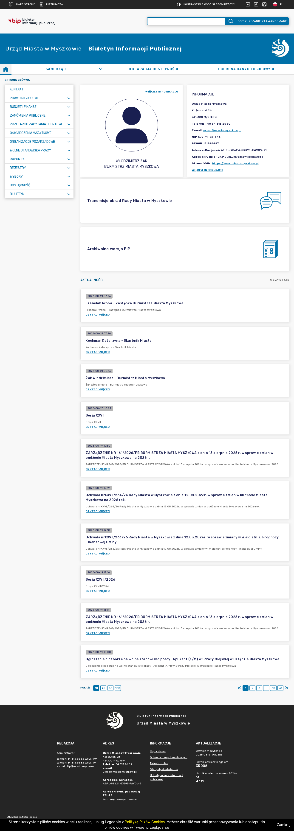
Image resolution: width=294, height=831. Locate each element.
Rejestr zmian (159, 763)
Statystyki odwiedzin (164, 769)
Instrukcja (54, 4)
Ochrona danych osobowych (168, 757)
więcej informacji (161, 91)
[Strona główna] (5, 69)
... (266, 688)
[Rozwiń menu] (68, 98)
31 (280, 688)
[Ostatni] (286, 688)
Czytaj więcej (98, 314)
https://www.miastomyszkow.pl (235, 163)
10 (96, 688)
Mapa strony (25, 4)
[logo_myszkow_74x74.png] (280, 49)
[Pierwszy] (239, 688)
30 (273, 688)
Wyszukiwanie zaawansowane (262, 21)
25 (103, 688)
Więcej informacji (207, 170)
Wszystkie (280, 279)
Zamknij (284, 825)
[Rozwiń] (100, 69)
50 (110, 688)
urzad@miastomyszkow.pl (222, 130)
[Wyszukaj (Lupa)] (230, 21)
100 (117, 688)
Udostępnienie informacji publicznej (166, 777)
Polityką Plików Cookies (145, 822)
